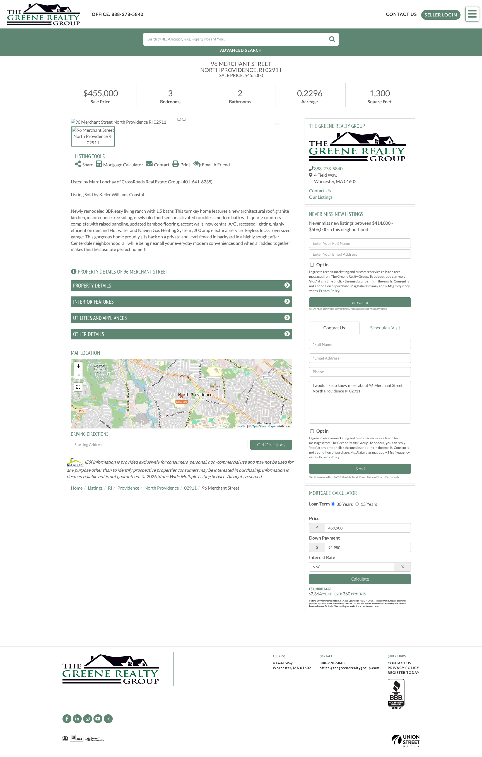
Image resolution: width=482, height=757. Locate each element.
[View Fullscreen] (78, 387)
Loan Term (319, 503)
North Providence (161, 487)
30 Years (344, 504)
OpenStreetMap (263, 426)
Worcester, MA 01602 (292, 668)
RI (110, 487)
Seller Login (441, 14)
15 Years (368, 504)
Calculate (360, 578)
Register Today (404, 672)
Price (314, 518)
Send (360, 468)
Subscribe (360, 302)
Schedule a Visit (385, 327)
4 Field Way (283, 663)
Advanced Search (241, 50)
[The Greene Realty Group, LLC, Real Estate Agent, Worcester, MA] (396, 694)
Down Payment (324, 537)
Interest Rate (322, 557)
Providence (128, 487)
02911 (190, 487)
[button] (332, 39)
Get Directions (271, 444)
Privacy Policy (329, 291)
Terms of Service (385, 477)
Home (77, 487)
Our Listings (320, 197)
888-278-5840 (127, 14)
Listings (95, 487)
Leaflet (242, 426)
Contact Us (401, 14)
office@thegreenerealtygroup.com (349, 668)
